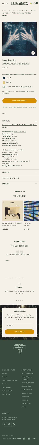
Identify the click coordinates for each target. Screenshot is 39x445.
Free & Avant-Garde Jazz (21, 11)
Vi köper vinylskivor (28, 382)
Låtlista (6, 172)
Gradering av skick (10, 178)
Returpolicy (25, 400)
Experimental (6, 163)
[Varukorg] (35, 3)
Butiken (4, 377)
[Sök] (7, 3)
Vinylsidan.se (6, 387)
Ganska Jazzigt (7, 391)
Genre (4, 11)
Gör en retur (6, 394)
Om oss (4, 373)
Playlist (5, 184)
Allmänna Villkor (26, 386)
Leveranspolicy (26, 403)
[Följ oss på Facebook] (4, 424)
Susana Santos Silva (20, 132)
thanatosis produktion (16, 150)
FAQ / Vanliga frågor (28, 373)
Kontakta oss (6, 384)
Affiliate (24, 407)
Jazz (9, 11)
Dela (3, 113)
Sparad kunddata (27, 393)
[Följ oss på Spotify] (13, 424)
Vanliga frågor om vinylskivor (27, 378)
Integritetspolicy (27, 389)
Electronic (10, 159)
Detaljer (6, 121)
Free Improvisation (23, 161)
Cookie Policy (26, 396)
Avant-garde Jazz (10, 161)
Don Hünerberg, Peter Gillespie (12, 224)
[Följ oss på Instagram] (9, 424)
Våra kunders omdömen (9, 380)
